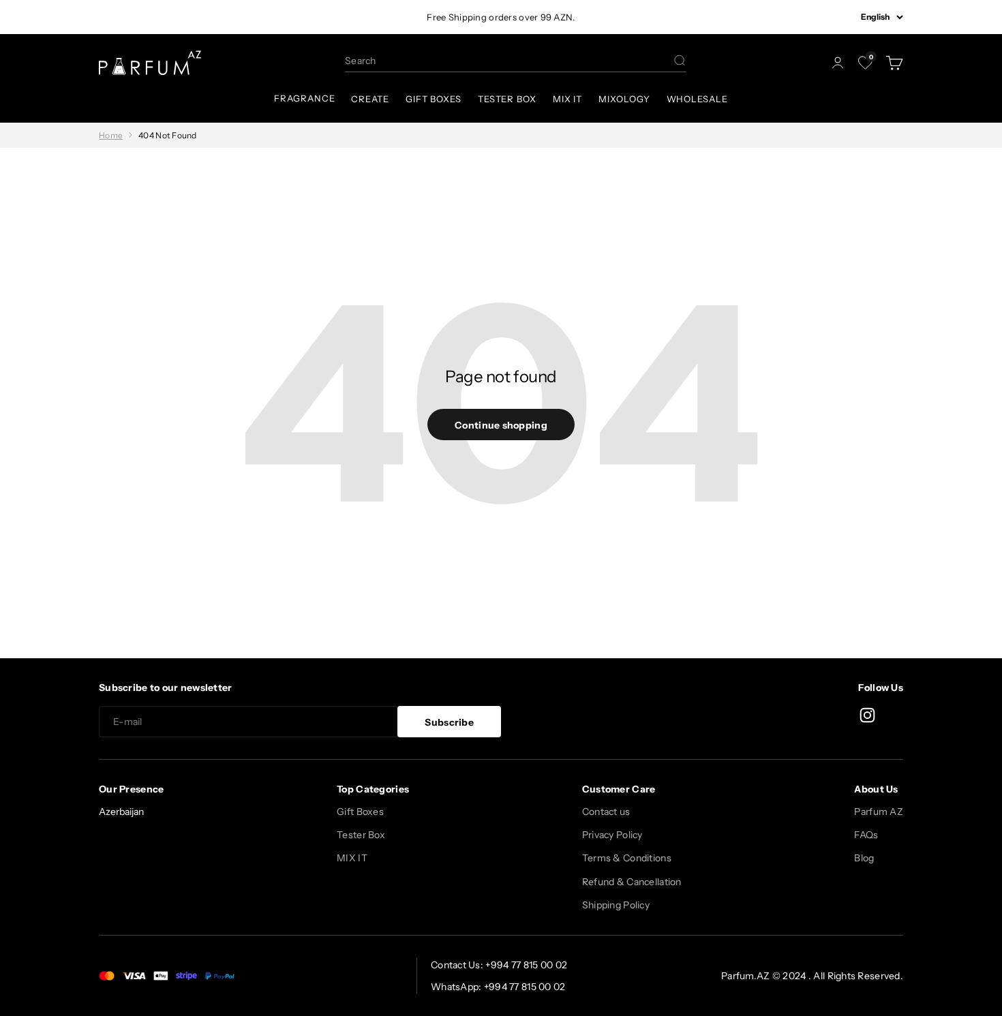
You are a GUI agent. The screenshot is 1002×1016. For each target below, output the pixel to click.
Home (111, 135)
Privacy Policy (612, 835)
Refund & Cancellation (632, 882)
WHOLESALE (697, 98)
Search (360, 61)
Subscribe (449, 722)
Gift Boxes (360, 811)
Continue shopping (501, 425)
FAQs (866, 835)
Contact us (606, 811)
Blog (864, 858)
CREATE (370, 98)
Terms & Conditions (626, 858)
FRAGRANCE (304, 98)
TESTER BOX (507, 98)
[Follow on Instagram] (867, 715)
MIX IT (567, 98)
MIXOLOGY (624, 98)
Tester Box (361, 835)
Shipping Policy (616, 905)
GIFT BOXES (433, 98)
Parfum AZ (878, 811)
